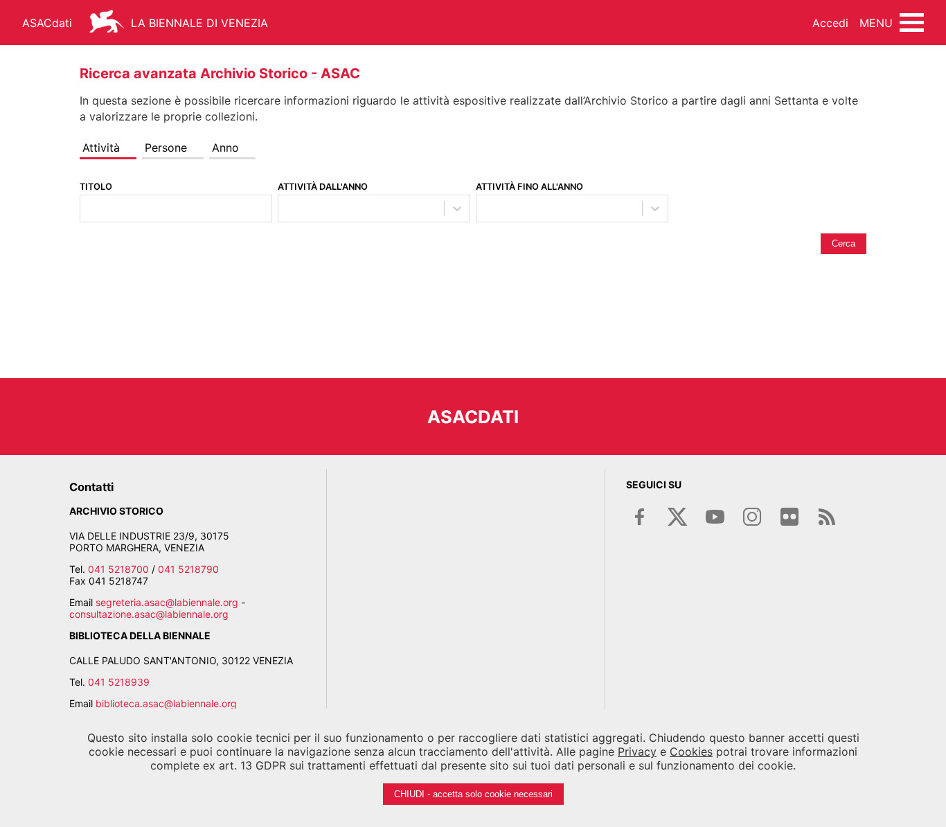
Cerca (843, 243)
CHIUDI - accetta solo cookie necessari (473, 794)
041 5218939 (119, 682)
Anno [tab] (225, 147)
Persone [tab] (166, 147)
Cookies (691, 751)
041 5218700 (118, 569)
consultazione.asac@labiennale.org (149, 614)
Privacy (637, 751)
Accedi (830, 23)
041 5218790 (188, 569)
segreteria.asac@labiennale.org (167, 602)
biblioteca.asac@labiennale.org (166, 703)
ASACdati (47, 23)
